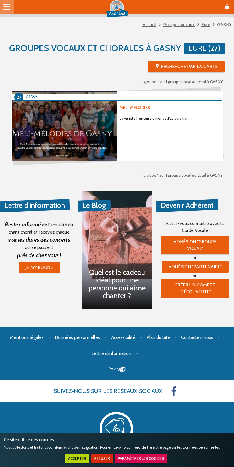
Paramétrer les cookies (141, 458)
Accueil (149, 24)
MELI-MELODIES (135, 107)
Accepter (77, 458)
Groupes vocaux (179, 24)
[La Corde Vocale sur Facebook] (174, 391)
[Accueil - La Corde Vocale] (117, 8)
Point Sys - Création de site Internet (117, 369)
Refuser (102, 458)
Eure (205, 24)
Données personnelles (201, 447)
